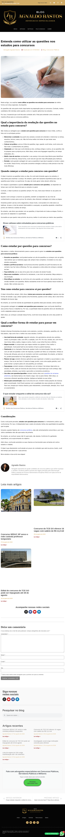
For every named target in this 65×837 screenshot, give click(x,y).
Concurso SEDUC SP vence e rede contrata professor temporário (14, 536)
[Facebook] (30, 612)
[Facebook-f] (58, 2)
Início (15, 29)
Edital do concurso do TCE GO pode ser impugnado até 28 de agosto (15, 592)
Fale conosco (40, 29)
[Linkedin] (61, 2)
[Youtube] (54, 2)
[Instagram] (50, 2)
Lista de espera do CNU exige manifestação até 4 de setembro (13, 753)
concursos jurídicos (26, 430)
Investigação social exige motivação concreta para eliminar (46, 742)
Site (2, 668)
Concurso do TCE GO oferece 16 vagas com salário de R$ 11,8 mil (49, 530)
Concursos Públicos (52, 50)
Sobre (49, 29)
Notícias (30, 29)
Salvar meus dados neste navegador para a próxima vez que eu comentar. (23, 674)
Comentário (4, 634)
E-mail (3, 661)
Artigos (22, 29)
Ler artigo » (4, 544)
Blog (44, 50)
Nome (3, 655)
